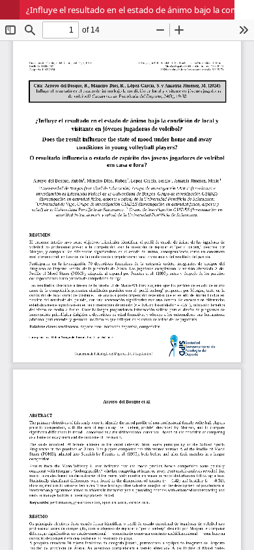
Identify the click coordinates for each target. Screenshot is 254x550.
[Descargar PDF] (244, 10)
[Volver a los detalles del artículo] (10, 10)
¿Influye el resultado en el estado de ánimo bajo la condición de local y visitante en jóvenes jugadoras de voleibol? (140, 10)
